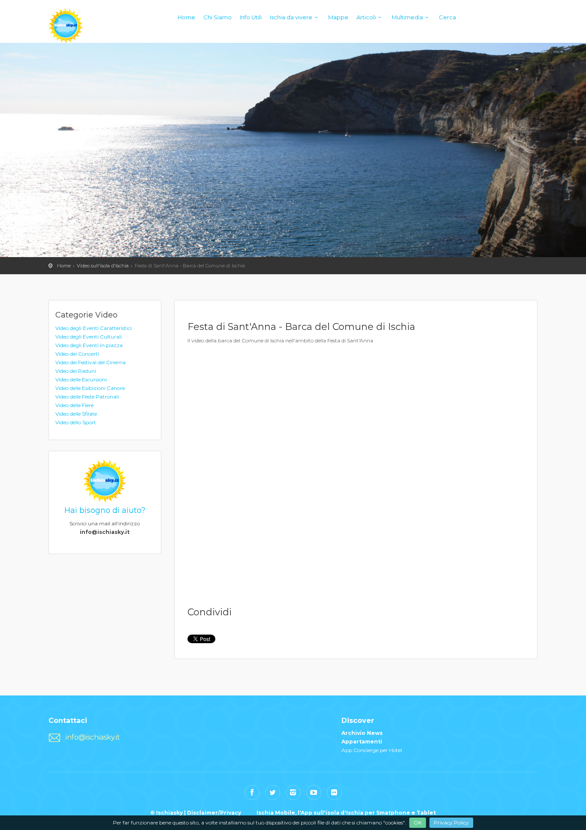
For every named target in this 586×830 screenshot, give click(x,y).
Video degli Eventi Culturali (88, 336)
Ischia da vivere (291, 17)
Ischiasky (65, 26)
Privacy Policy (451, 822)
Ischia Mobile (276, 812)
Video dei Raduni (75, 371)
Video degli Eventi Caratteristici (93, 328)
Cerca (447, 17)
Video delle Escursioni (81, 379)
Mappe (338, 17)
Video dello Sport (75, 422)
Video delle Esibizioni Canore (90, 388)
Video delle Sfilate (76, 414)
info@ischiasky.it (93, 737)
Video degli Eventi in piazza (89, 345)
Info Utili (251, 17)
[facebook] (252, 792)
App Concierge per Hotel (371, 750)
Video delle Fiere (74, 405)
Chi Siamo (217, 17)
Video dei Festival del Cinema (90, 362)
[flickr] (334, 792)
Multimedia (407, 17)
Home (186, 17)
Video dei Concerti (77, 354)
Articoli (366, 17)
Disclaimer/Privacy (214, 812)
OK (418, 822)
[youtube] (313, 792)
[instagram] (293, 792)
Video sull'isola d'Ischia (103, 266)
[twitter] (272, 792)
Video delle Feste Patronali (87, 396)
